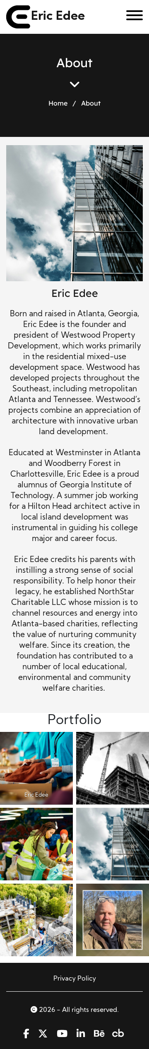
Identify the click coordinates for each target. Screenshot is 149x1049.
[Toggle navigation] (131, 17)
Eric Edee (58, 16)
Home (57, 103)
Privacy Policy (74, 979)
